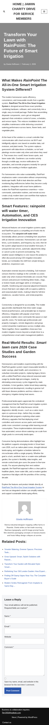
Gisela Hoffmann (12, 64)
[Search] (4, 11)
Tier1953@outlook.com (11, 713)
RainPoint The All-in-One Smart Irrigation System (22, 487)
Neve (14, 717)
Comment (9, 647)
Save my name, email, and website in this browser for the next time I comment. (21, 683)
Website (7, 637)
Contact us (6, 722)
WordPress (32, 717)
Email (7, 626)
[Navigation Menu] (44, 11)
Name (7, 616)
